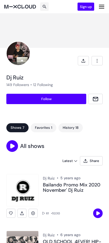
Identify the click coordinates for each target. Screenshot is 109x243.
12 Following (43, 84)
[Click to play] (98, 213)
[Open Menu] (101, 6)
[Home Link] (20, 6)
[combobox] (97, 60)
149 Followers (17, 84)
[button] (12, 146)
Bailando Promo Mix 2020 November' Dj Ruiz (71, 187)
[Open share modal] (83, 60)
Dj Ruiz (49, 178)
